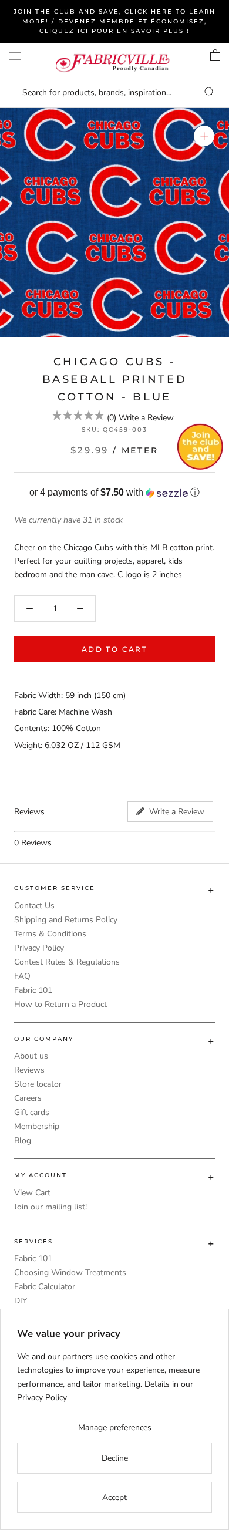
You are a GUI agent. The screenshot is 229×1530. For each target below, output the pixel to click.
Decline (115, 1458)
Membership (36, 1126)
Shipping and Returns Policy (65, 919)
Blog (22, 1140)
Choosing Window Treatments (70, 1272)
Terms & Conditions (50, 933)
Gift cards (31, 1112)
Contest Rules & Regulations (67, 962)
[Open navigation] (15, 56)
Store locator (38, 1084)
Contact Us (34, 905)
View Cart (32, 1192)
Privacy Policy (39, 947)
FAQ (22, 976)
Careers (28, 1098)
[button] (114, 493)
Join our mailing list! (50, 1206)
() (111, 417)
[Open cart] (215, 55)
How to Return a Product (60, 1004)
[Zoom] (204, 136)
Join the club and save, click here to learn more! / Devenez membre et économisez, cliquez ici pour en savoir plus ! (114, 21)
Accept (114, 1497)
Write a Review (146, 417)
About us (31, 1055)
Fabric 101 (33, 990)
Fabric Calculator (44, 1286)
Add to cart (114, 649)
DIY (20, 1300)
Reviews (29, 1070)
